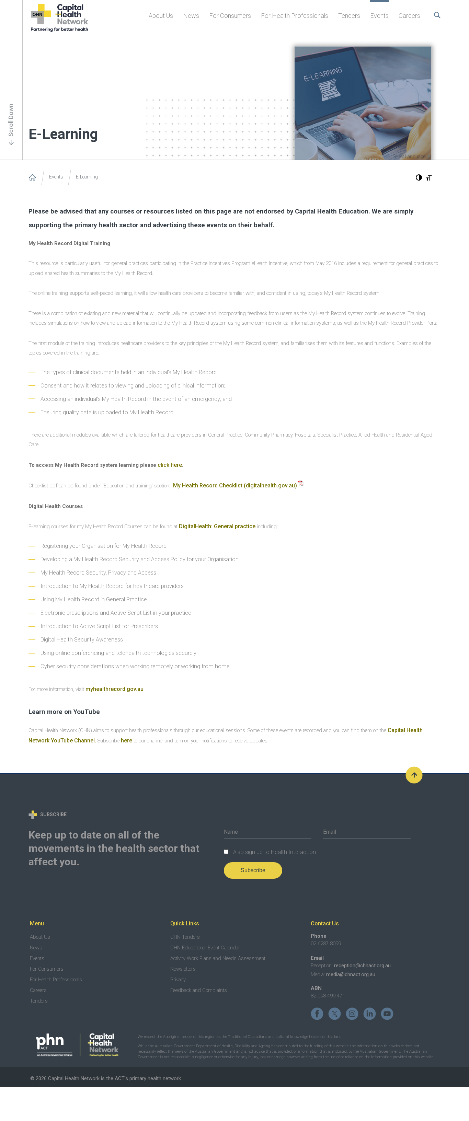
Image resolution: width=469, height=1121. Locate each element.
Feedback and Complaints (198, 990)
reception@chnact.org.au (362, 965)
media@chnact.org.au (350, 974)
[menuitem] (161, 15)
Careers (409, 15)
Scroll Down (10, 120)
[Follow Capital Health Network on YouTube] (387, 1013)
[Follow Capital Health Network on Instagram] (352, 1013)
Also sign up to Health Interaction (274, 852)
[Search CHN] (436, 10)
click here (170, 465)
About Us (161, 15)
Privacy (178, 979)
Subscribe (253, 870)
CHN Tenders (185, 937)
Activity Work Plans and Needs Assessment (217, 958)
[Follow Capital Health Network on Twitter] (334, 1013)
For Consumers (230, 15)
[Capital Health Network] (32, 177)
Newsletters (183, 969)
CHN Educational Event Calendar (205, 948)
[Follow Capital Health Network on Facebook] (317, 1013)
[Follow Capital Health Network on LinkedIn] (369, 1013)
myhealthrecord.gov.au (114, 689)
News (191, 15)
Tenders (349, 15)
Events (379, 15)
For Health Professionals (294, 15)
